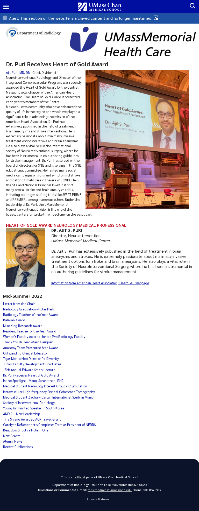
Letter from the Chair (19, 303)
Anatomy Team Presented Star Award (30, 347)
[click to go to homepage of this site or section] (36, 33)
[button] (99, 18)
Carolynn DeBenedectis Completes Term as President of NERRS (49, 424)
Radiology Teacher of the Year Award (30, 314)
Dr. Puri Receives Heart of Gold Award (31, 375)
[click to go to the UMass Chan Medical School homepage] (99, 6)
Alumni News (12, 441)
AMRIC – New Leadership (21, 413)
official (80, 477)
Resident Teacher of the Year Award (29, 331)
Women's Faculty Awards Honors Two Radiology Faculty (44, 336)
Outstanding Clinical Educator (25, 353)
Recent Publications (18, 446)
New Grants (11, 436)
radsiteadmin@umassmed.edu (110, 490)
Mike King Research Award (22, 325)
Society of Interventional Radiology (29, 402)
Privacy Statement (99, 499)
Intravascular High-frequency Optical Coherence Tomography (49, 391)
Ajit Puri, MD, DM (18, 72)
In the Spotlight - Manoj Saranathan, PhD (33, 380)
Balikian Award (14, 320)
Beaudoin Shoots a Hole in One (25, 430)
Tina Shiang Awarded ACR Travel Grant (32, 419)
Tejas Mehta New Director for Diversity (31, 358)
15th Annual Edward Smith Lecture (29, 369)
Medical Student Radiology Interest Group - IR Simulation (45, 386)
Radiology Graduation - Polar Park (28, 309)
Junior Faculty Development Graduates (32, 364)
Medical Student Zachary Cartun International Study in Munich (49, 397)
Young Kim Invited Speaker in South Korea (33, 408)
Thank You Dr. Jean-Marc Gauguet (28, 342)
